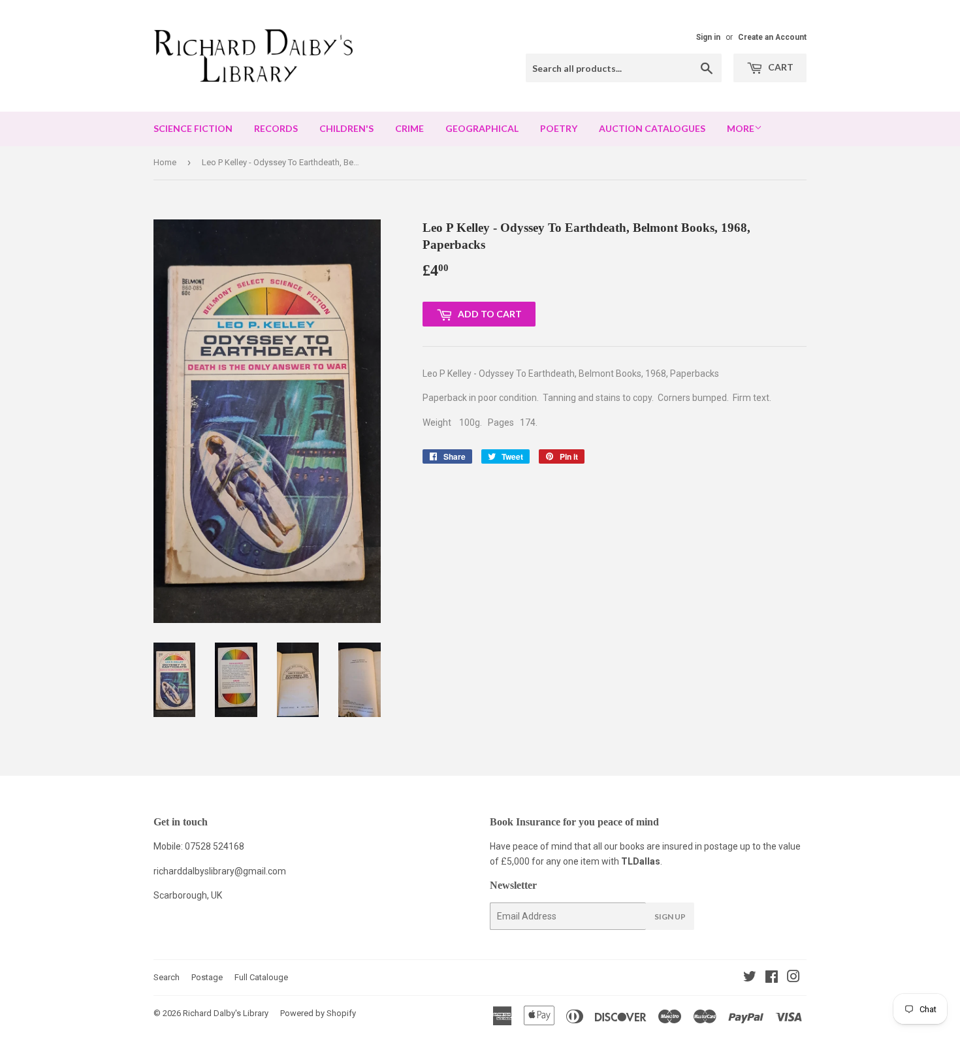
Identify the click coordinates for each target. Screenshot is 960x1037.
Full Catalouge (261, 977)
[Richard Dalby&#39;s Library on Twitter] (749, 978)
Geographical (482, 128)
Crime (409, 128)
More (740, 128)
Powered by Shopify (318, 1013)
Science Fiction (192, 128)
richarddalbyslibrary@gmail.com (219, 871)
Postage (207, 977)
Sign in (708, 37)
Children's (346, 128)
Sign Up (670, 916)
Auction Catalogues (652, 128)
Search (166, 977)
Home (164, 162)
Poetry (558, 128)
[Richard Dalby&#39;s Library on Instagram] (793, 978)
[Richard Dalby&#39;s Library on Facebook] (771, 978)
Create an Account (772, 37)
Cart (779, 66)
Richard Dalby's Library (225, 1013)
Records (276, 128)
